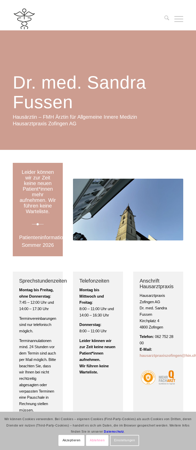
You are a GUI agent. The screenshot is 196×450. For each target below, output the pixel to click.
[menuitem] (164, 18)
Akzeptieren (72, 440)
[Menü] (176, 18)
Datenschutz (114, 431)
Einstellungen (124, 440)
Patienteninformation (42, 237)
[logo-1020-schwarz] (38, 18)
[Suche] (164, 18)
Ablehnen (97, 440)
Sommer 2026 (38, 245)
